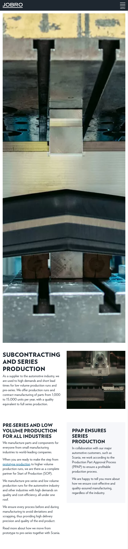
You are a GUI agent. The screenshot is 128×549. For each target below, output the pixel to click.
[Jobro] (13, 4)
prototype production (16, 464)
